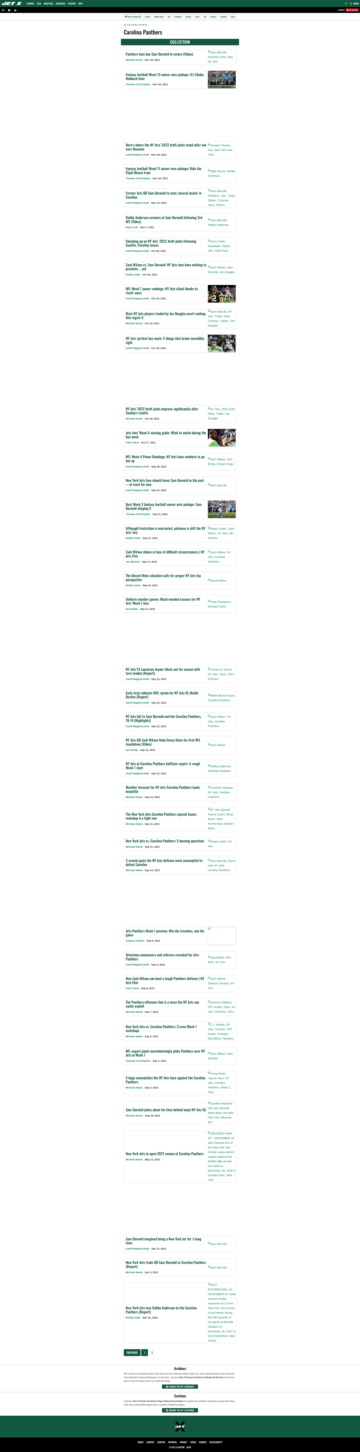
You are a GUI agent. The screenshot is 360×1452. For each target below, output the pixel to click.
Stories (30, 3)
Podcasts (60, 3)
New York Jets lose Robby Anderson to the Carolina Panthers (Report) (161, 1310)
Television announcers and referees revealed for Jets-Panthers (163, 957)
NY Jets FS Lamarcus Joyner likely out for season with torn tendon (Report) (163, 671)
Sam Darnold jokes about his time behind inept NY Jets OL (166, 1109)
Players (72, 3)
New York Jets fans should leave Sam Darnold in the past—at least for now (165, 482)
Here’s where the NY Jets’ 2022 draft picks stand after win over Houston (166, 147)
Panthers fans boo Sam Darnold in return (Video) (159, 54)
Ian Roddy (132, 609)
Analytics (48, 3)
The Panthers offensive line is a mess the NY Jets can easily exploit (162, 1004)
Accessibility (215, 1442)
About (141, 1442)
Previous (132, 1352)
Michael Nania (134, 60)
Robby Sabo (133, 274)
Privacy (183, 1442)
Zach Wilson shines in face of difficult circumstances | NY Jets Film (165, 554)
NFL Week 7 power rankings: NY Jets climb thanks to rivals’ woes (162, 290)
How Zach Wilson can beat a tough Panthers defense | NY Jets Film (165, 980)
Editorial (172, 1442)
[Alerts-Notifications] (9, 10)
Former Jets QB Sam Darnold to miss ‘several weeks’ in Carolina (164, 195)
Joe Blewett (133, 561)
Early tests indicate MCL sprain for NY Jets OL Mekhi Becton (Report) (162, 695)
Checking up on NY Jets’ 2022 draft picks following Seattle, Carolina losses (161, 243)
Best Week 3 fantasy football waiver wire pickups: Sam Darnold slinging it (164, 506)
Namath (224, 16)
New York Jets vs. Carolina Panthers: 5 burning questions (165, 841)
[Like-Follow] (16, 10)
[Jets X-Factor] (12, 3)
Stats (197, 16)
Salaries (213, 16)
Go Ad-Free (353, 9)
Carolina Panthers (138, 25)
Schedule (178, 16)
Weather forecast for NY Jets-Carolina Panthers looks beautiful (163, 789)
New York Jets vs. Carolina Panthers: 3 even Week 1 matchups (161, 1028)
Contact (150, 1442)
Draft (233, 16)
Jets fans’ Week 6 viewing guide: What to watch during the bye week (166, 434)
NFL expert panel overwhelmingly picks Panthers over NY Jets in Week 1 (165, 1053)
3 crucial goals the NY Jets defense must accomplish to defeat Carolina (164, 862)
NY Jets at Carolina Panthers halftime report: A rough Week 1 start (163, 765)
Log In (342, 9)
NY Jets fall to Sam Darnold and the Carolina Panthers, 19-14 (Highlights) (163, 718)
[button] (354, 3)
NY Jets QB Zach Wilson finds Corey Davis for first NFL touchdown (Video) (163, 742)
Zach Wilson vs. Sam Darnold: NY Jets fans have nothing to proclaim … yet (166, 267)
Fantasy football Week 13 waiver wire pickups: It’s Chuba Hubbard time (165, 76)
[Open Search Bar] (346, 3)
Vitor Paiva (132, 442)
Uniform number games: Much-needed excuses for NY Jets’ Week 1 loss (163, 601)
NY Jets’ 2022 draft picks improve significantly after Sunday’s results (162, 411)
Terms (193, 1442)
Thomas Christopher (138, 84)
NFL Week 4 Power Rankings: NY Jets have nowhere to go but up (165, 458)
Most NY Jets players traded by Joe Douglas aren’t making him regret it (166, 315)
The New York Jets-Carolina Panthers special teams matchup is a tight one (161, 816)
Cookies (203, 1442)
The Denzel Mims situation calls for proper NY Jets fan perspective (163, 577)
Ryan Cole (132, 227)
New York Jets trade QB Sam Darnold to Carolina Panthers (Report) (166, 1264)
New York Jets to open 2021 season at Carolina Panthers (165, 1153)
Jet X (126, 25)
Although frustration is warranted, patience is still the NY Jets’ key (165, 530)
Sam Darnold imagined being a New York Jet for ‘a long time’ (163, 1241)
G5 (169, 16)
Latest (147, 16)
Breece (188, 16)
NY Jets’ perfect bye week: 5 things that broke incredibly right (165, 340)
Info (80, 3)
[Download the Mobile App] (3, 10)
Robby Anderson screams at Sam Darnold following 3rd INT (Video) (164, 219)
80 (205, 16)
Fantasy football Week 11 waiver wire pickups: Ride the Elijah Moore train (164, 170)
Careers (161, 1442)
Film (39, 3)
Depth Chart (159, 16)
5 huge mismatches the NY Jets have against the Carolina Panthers (165, 1080)
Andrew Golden (135, 940)
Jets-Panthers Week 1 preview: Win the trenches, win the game (165, 933)
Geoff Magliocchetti (137, 154)
